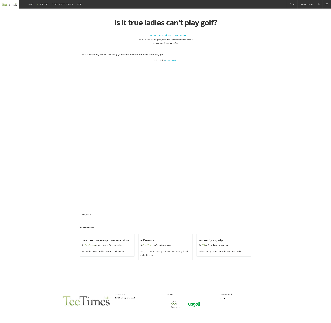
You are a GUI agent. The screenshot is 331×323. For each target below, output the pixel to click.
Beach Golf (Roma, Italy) (211, 240)
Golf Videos (180, 35)
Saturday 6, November (218, 245)
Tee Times (166, 35)
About (79, 4)
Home (30, 4)
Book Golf (43, 4)
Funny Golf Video (88, 214)
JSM (203, 245)
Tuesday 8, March (164, 245)
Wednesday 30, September (110, 245)
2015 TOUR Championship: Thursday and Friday (105, 240)
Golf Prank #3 (147, 240)
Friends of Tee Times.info (62, 4)
